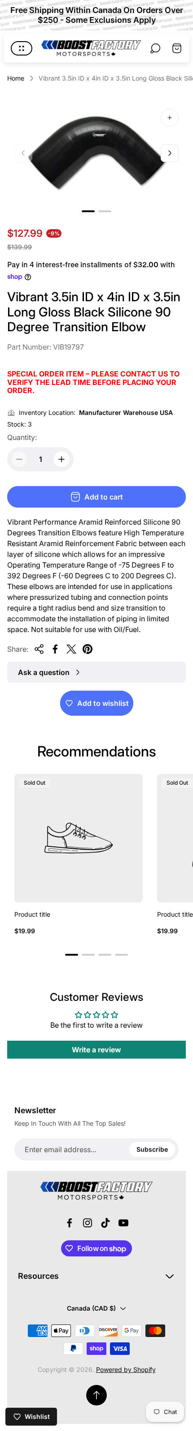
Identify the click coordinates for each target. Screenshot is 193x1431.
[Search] (155, 48)
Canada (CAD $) (91, 1308)
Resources (38, 1276)
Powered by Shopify (126, 1369)
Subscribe (152, 1149)
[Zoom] (170, 118)
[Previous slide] (23, 153)
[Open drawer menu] (21, 48)
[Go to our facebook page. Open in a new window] (69, 1222)
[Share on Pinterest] (87, 649)
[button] (88, 211)
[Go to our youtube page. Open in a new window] (123, 1222)
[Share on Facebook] (55, 649)
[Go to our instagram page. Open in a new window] (87, 1222)
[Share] (39, 649)
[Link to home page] (96, 1191)
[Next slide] (170, 153)
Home (15, 78)
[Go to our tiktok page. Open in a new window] (105, 1222)
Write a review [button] (96, 1049)
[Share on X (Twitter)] (71, 649)
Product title (32, 914)
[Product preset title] (78, 838)
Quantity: (22, 437)
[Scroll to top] (96, 1395)
